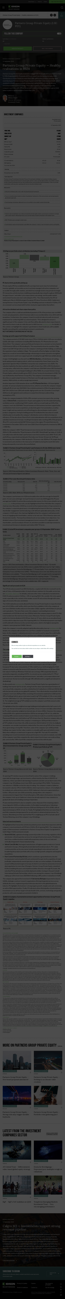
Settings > (28, 656)
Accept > (16, 656)
